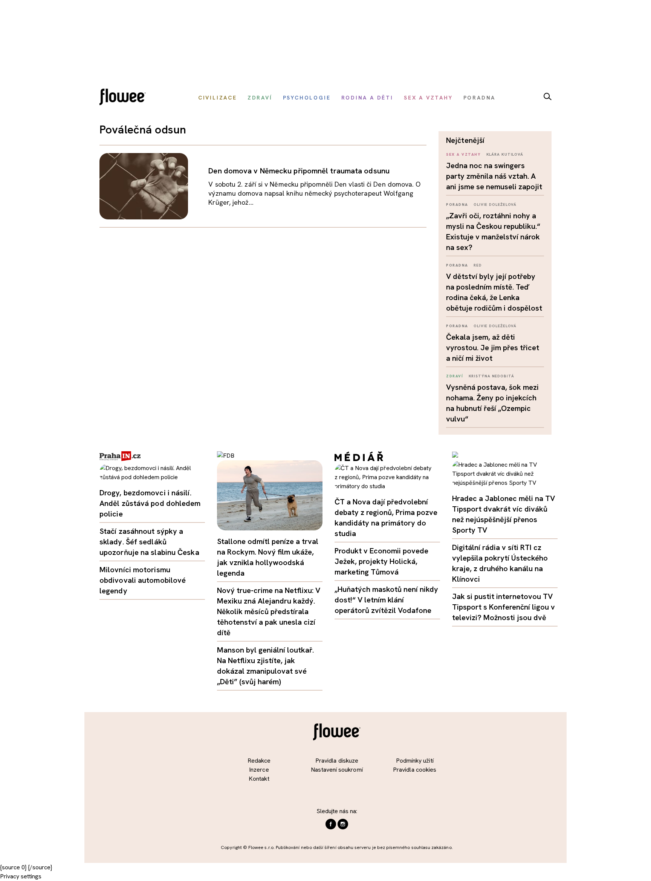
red (478, 265)
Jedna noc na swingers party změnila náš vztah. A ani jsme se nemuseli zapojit (494, 176)
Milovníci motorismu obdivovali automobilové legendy (142, 580)
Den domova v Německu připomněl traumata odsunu (299, 171)
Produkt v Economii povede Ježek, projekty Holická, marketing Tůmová (381, 561)
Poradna (457, 204)
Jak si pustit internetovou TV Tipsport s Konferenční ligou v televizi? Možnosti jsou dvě (503, 606)
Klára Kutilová (505, 154)
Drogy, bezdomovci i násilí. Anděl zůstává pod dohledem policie (150, 503)
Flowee (124, 98)
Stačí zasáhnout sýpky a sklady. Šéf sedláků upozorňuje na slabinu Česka (149, 541)
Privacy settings (20, 876)
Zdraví (454, 376)
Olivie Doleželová (495, 204)
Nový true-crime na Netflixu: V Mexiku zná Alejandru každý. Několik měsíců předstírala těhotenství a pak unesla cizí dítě (268, 611)
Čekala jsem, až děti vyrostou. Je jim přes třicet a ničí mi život (492, 347)
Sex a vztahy (463, 154)
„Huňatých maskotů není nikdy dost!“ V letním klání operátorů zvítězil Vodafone (386, 599)
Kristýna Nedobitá (491, 376)
